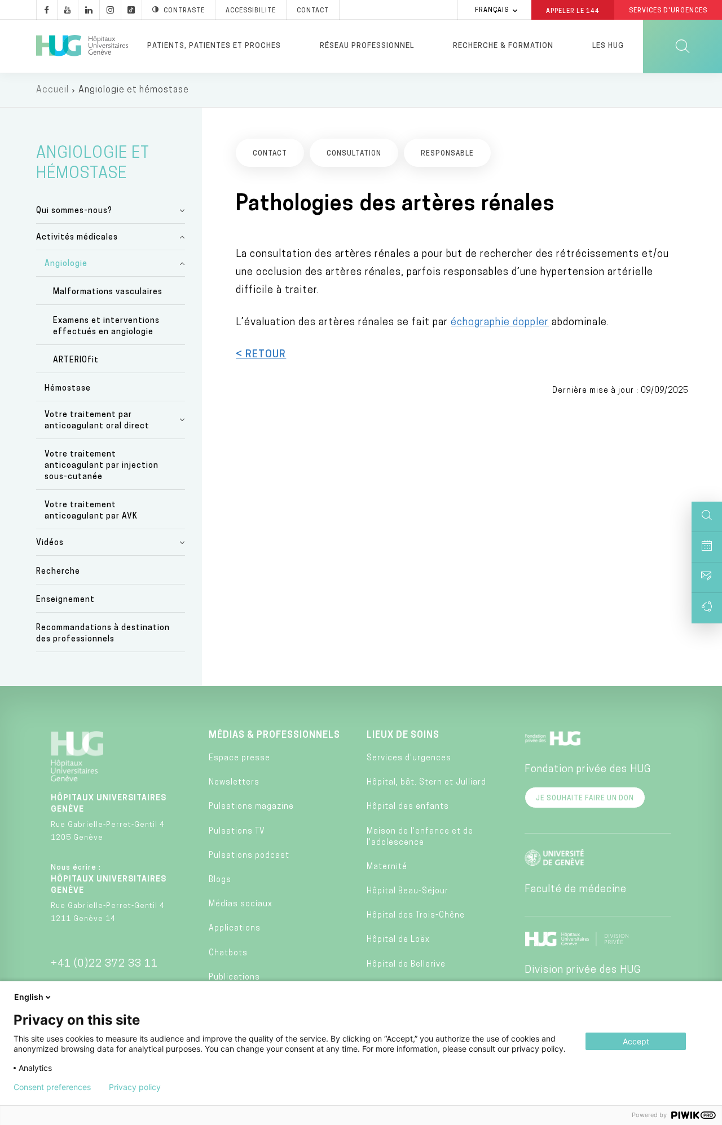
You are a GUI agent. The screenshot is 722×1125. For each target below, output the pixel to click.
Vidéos (50, 543)
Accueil (52, 90)
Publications (234, 977)
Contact (313, 11)
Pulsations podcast (249, 856)
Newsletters (234, 782)
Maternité (387, 867)
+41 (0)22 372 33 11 (104, 964)
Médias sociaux (240, 904)
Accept (636, 1041)
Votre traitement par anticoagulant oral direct (97, 421)
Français (492, 10)
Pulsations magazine (251, 807)
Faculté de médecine (576, 890)
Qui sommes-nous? (74, 211)
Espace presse (239, 758)
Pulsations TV (237, 831)
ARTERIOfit (76, 360)
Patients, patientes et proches (214, 46)
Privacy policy (135, 1087)
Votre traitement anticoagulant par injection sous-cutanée (102, 465)
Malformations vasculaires (107, 292)
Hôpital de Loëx (398, 940)
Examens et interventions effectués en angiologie (106, 326)
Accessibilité (251, 11)
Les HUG (608, 46)
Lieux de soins (403, 735)
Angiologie (66, 264)
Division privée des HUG (583, 970)
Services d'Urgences (668, 11)
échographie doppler (500, 323)
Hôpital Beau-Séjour (407, 891)
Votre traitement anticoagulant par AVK (91, 511)
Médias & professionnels (274, 735)
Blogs (220, 880)
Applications (235, 928)
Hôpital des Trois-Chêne (416, 915)
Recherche (58, 572)
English (28, 997)
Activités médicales (77, 237)
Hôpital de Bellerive (406, 964)
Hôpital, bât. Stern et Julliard (426, 782)
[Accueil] (82, 46)
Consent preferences (52, 1087)
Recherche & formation (503, 46)
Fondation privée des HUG (588, 770)
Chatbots (228, 953)
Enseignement (65, 600)
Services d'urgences (409, 758)
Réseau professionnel (367, 46)
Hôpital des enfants (408, 807)
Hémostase (68, 388)
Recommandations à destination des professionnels (103, 634)
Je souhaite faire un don (585, 798)
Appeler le (573, 11)
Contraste (184, 11)
